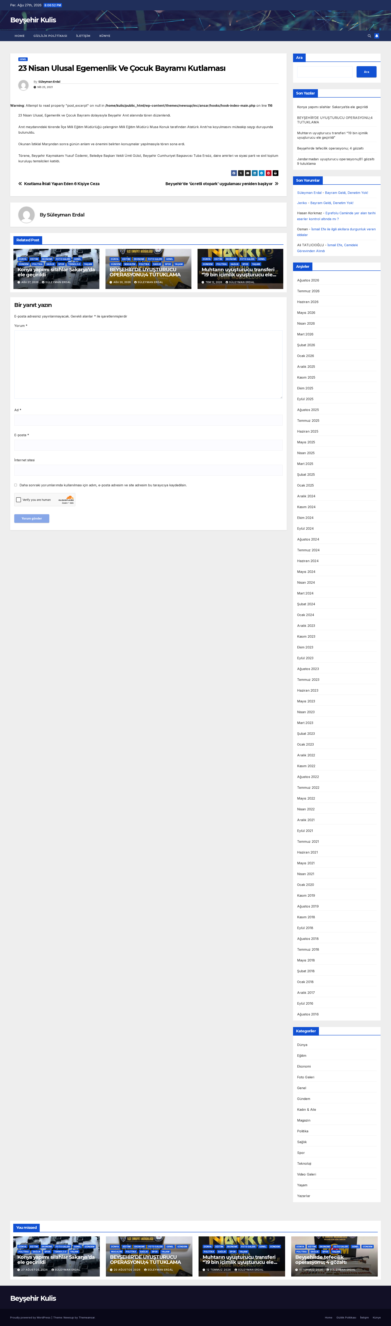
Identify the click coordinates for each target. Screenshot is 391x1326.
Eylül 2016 (305, 1003)
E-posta (21, 435)
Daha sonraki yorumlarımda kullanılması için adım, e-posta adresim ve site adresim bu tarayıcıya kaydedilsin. (103, 485)
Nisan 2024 (306, 582)
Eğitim (34, 259)
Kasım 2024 (306, 507)
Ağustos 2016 (308, 1014)
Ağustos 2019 (308, 906)
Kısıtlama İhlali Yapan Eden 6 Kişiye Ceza (62, 183)
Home (19, 36)
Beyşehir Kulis (33, 20)
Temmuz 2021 (308, 841)
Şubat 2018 (306, 971)
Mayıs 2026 (306, 313)
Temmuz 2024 (308, 550)
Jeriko (302, 203)
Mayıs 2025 (306, 442)
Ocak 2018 (305, 982)
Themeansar (87, 1317)
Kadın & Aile (306, 1109)
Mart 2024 (305, 593)
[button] (369, 36)
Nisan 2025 (306, 453)
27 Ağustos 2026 (35, 1269)
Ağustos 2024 (308, 539)
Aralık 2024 (306, 496)
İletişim (83, 36)
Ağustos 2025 (308, 410)
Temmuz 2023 (308, 680)
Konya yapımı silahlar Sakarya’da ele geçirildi (56, 272)
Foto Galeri (63, 259)
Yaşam (88, 264)
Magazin (129, 264)
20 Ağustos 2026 (127, 1269)
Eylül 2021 (305, 831)
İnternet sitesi (24, 460)
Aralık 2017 (306, 993)
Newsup (69, 1317)
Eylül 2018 (305, 928)
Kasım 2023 (306, 636)
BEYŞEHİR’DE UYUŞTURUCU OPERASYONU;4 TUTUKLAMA (145, 272)
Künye (104, 36)
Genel (23, 59)
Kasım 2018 (306, 917)
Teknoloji (74, 264)
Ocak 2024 (305, 615)
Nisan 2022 (306, 809)
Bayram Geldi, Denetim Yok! (346, 193)
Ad (17, 410)
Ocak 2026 (305, 356)
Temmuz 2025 (308, 421)
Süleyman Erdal (49, 81)
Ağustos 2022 (308, 777)
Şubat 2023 (306, 734)
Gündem (24, 264)
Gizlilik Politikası (50, 36)
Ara (299, 57)
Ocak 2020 (305, 885)
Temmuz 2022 (308, 787)
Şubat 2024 (306, 604)
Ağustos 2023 (308, 669)
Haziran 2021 (307, 852)
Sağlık (50, 264)
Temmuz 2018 (308, 949)
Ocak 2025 (305, 485)
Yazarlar (304, 1196)
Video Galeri (306, 1174)
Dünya (22, 259)
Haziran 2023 (307, 690)
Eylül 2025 (305, 399)
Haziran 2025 (307, 431)
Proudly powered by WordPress (30, 1317)
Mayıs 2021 (306, 863)
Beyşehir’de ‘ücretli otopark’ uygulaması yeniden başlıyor (219, 183)
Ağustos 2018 (308, 939)
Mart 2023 (305, 723)
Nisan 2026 (306, 323)
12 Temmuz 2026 (219, 1269)
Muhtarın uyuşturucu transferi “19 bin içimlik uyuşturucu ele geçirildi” (238, 275)
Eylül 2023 (305, 658)
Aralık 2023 (306, 626)
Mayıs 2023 (306, 701)
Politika (37, 264)
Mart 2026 (305, 334)
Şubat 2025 (306, 474)
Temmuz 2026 (308, 291)
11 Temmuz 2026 (311, 1269)
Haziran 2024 (308, 561)
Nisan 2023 (306, 712)
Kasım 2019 (306, 895)
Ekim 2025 (305, 388)
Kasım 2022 (306, 766)
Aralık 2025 (306, 367)
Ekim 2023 (305, 647)
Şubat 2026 (306, 345)
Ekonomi (47, 259)
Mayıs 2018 (306, 960)
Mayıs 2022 (306, 798)
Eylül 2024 (305, 528)
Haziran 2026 (308, 302)
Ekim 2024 (305, 518)
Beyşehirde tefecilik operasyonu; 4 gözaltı (330, 148)
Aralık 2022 (306, 755)
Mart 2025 (305, 464)
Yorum (20, 326)
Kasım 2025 (306, 377)
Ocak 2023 (305, 744)
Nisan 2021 (305, 874)
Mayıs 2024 (306, 572)
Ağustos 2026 (308, 280)
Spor (61, 264)
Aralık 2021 (306, 820)
